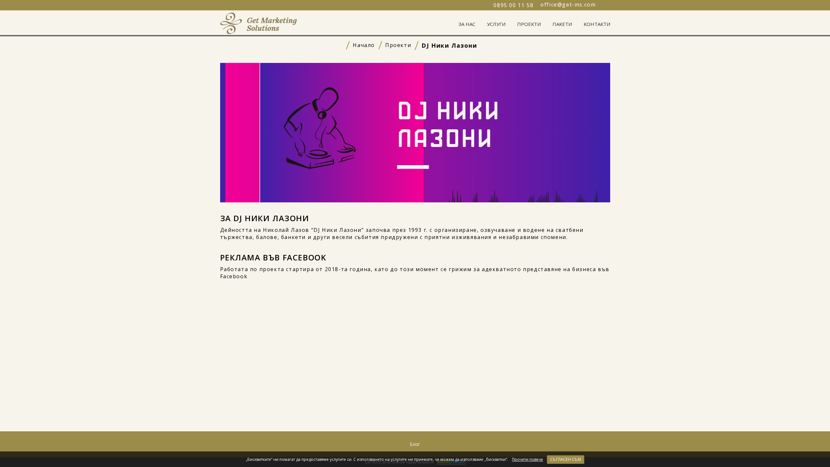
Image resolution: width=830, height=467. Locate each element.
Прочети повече (527, 459)
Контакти (597, 24)
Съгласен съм (565, 459)
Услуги (496, 24)
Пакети (562, 24)
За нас (466, 24)
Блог (415, 444)
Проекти (529, 24)
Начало (364, 45)
